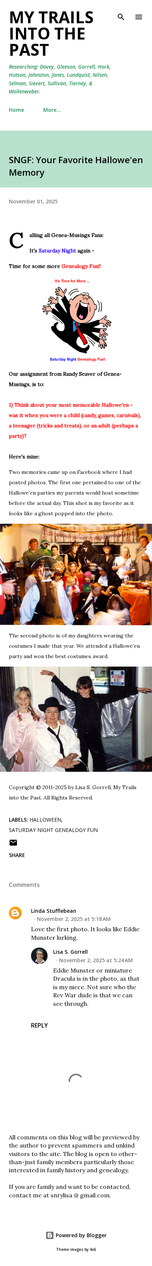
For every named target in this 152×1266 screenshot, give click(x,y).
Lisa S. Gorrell (70, 951)
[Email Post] (13, 845)
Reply (39, 1025)
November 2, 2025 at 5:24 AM (96, 960)
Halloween (45, 819)
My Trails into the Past (51, 33)
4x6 (93, 1249)
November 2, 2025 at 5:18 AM (74, 918)
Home (16, 109)
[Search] (121, 13)
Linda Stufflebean (53, 910)
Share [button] (17, 855)
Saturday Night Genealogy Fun (53, 829)
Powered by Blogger (80, 1235)
